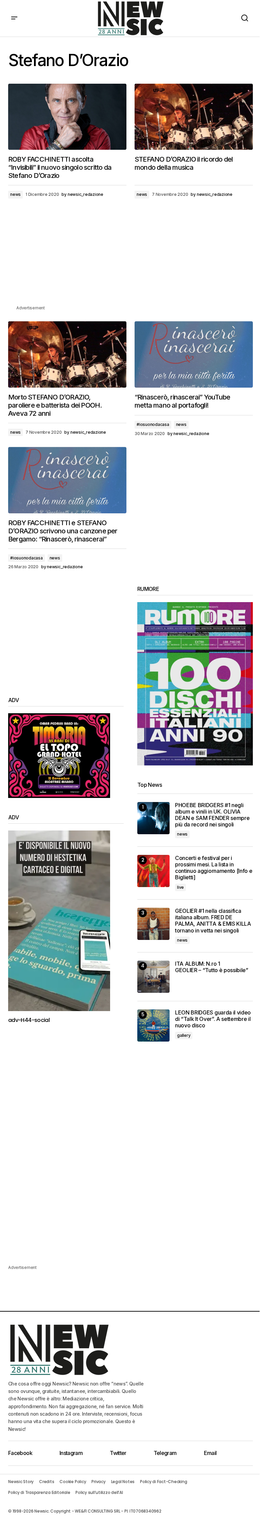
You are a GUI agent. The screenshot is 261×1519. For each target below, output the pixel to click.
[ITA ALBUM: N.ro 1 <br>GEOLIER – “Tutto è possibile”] (153, 977)
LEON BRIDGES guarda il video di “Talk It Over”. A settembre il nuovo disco (213, 1019)
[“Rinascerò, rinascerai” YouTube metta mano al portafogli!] (194, 354)
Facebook (20, 1453)
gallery (183, 1035)
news (15, 194)
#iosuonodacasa (153, 424)
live (180, 887)
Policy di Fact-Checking (163, 1481)
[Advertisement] (130, 256)
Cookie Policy (72, 1481)
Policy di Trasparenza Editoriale (39, 1492)
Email (210, 1453)
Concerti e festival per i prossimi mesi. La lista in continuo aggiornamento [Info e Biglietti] (213, 868)
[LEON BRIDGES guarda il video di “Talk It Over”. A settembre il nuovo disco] (153, 1025)
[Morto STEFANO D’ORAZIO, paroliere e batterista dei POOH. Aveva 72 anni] (67, 354)
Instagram (71, 1453)
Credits (46, 1481)
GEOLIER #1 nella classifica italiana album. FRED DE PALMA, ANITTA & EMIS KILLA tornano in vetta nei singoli (213, 921)
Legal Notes (123, 1481)
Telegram (165, 1453)
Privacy (98, 1481)
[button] (14, 18)
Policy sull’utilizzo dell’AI (99, 1492)
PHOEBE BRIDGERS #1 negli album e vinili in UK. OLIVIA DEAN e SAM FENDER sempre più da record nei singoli (212, 815)
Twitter (118, 1453)
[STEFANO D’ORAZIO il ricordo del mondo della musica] (194, 117)
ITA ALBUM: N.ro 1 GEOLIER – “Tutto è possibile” (211, 967)
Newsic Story (21, 1481)
